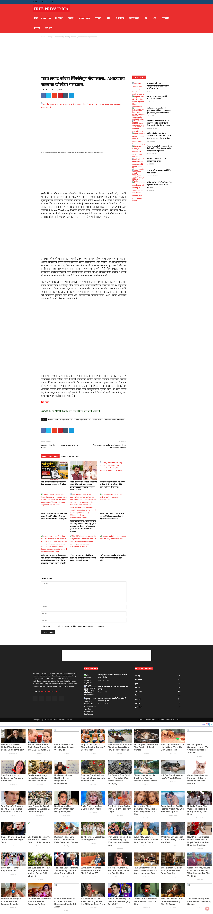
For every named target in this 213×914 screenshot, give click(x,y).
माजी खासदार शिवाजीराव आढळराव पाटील (114, 419)
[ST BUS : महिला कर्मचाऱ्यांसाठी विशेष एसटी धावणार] (138, 175)
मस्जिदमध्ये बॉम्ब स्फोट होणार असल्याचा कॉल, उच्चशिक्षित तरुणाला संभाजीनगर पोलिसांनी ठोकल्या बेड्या (159, 136)
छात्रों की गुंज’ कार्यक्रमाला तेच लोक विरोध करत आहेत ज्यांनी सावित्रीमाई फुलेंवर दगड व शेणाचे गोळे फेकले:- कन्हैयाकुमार (54, 516)
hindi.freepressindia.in (82, 419)
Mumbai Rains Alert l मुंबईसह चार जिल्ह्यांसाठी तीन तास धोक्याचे (60, 446)
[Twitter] (178, 1)
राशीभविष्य (120, 18)
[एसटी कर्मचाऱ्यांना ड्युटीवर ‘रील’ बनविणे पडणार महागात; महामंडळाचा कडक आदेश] (113, 544)
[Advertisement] (83, 57)
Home (43, 37)
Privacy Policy (150, 720)
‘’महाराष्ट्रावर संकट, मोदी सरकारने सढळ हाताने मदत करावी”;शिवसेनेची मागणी (109, 446)
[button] (158, 2)
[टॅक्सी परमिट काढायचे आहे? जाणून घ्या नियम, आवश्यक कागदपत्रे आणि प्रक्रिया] (54, 470)
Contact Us (170, 720)
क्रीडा (108, 18)
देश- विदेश (58, 18)
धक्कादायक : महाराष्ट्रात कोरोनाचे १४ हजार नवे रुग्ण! (113, 687)
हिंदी (36, 18)
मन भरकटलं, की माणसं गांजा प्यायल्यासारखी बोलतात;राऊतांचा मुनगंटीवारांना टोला (158, 86)
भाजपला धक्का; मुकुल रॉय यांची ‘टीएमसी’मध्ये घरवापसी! (157, 97)
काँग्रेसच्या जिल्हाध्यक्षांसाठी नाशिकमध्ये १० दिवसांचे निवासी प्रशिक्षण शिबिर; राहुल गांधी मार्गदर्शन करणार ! (112, 484)
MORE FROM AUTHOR (70, 456)
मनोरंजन (98, 18)
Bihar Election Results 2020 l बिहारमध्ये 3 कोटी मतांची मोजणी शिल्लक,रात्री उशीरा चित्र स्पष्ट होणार (158, 123)
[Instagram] (166, 1)
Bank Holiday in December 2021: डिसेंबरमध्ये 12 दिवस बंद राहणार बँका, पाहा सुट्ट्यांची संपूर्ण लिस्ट (159, 148)
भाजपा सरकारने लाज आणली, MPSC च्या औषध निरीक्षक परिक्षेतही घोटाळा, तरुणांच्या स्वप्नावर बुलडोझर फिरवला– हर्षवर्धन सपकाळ (83, 486)
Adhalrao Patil (53, 419)
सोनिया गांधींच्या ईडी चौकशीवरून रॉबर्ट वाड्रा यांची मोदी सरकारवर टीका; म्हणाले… (159, 185)
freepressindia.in (66, 419)
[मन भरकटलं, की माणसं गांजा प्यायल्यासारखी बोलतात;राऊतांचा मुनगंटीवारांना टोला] (138, 92)
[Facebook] (162, 1)
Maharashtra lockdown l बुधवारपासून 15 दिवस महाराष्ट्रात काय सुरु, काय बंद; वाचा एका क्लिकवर (159, 110)
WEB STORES (84, 18)
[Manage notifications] (207, 909)
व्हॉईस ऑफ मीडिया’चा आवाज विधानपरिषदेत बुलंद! (156, 160)
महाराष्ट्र (70, 18)
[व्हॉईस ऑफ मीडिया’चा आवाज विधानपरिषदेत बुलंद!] (138, 169)
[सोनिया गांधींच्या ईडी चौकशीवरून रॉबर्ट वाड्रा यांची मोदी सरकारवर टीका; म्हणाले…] (138, 191)
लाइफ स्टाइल (134, 18)
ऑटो (154, 18)
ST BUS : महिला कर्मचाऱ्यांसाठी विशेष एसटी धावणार (159, 171)
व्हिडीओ (37, 28)
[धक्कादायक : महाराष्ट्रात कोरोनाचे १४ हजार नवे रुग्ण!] (90, 691)
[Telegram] (174, 1)
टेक (146, 18)
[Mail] (170, 1)
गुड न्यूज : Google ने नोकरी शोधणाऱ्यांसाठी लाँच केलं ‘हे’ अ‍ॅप (112, 699)
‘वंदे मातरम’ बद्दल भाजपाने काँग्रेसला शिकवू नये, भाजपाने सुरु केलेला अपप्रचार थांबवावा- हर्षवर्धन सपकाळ (83, 558)
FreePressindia (48, 90)
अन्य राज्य (48, 28)
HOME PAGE (46, 18)
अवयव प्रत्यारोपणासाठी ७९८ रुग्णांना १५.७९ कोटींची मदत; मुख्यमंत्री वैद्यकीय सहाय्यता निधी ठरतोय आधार (112, 516)
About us (161, 720)
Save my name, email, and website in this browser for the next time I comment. (74, 626)
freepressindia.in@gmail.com (51, 691)
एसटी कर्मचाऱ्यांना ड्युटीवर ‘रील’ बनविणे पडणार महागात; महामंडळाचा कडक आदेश (113, 558)
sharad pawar (97, 419)
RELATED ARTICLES (50, 456)
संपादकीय (165, 18)
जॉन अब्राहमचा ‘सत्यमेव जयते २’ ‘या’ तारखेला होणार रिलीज (112, 676)
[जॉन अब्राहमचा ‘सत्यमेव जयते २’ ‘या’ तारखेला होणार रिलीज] (90, 683)
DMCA (178, 720)
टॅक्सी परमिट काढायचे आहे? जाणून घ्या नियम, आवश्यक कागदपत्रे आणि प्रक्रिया (53, 483)
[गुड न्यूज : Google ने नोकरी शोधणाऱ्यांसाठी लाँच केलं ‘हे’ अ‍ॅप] (90, 706)
